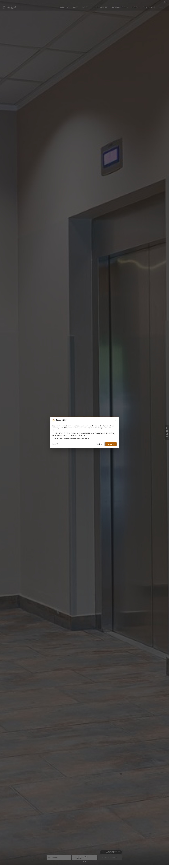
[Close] (115, 420)
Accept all (111, 444)
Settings (99, 444)
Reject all (55, 444)
